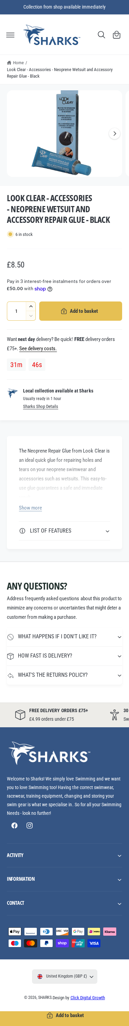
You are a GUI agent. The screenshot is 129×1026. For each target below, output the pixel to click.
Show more (30, 508)
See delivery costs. (38, 348)
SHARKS (45, 997)
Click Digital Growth (88, 997)
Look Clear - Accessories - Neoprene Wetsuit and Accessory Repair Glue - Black (59, 73)
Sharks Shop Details (40, 406)
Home (18, 62)
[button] (10, 34)
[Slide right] (114, 133)
